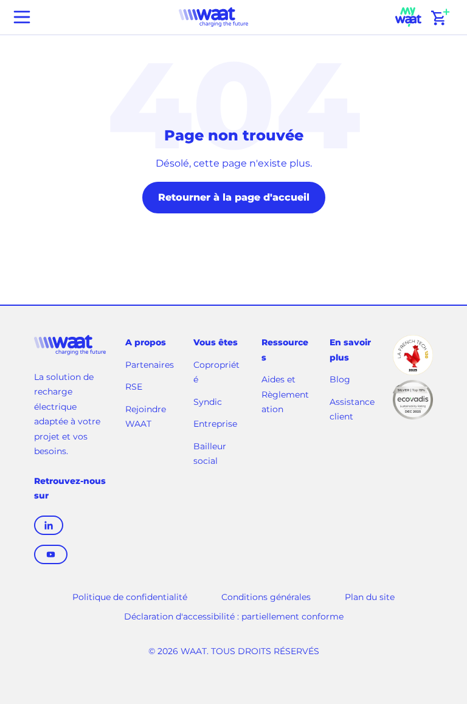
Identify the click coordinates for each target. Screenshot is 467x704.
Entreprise (215, 423)
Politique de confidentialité (129, 597)
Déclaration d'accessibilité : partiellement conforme (234, 616)
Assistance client (352, 410)
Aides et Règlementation (285, 394)
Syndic (207, 401)
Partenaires (149, 364)
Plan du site (370, 597)
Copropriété (216, 372)
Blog (340, 379)
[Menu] (22, 17)
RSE (133, 386)
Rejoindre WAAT (145, 418)
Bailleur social (209, 454)
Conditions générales (266, 597)
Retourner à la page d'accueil (234, 197)
